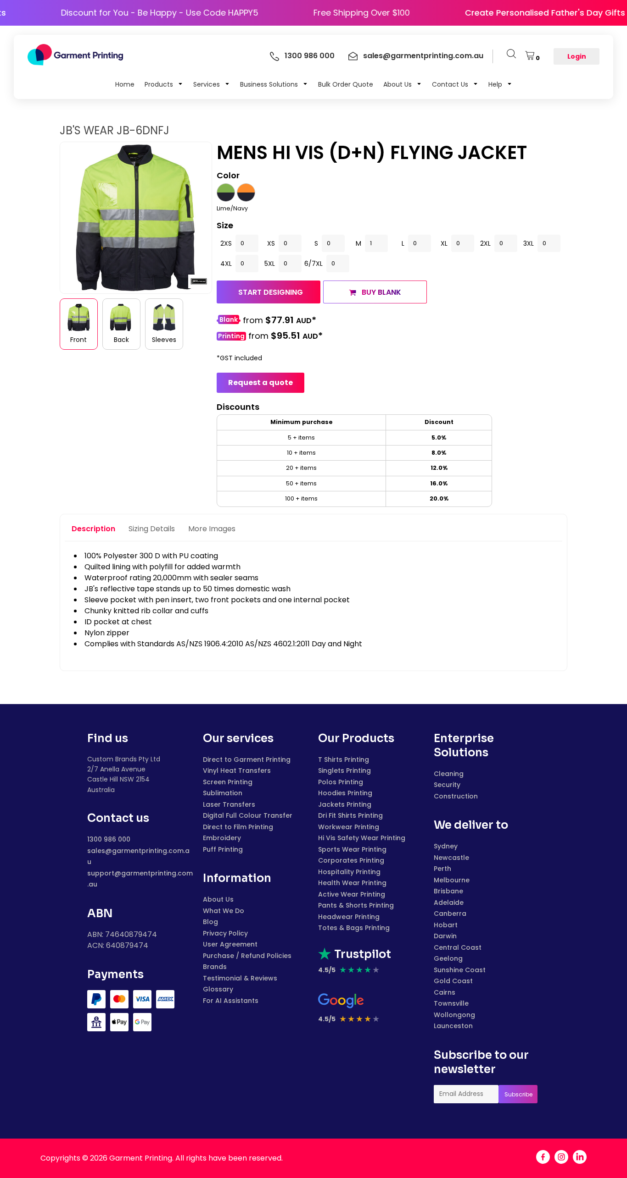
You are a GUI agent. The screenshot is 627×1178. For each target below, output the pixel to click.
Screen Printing (227, 782)
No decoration (229, 320)
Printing (231, 336)
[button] (164, 84)
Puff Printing (223, 849)
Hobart (446, 925)
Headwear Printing (349, 916)
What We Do (223, 910)
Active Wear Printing (351, 894)
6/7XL (313, 263)
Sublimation (222, 793)
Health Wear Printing (352, 882)
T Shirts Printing (343, 759)
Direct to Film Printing (238, 826)
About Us (218, 899)
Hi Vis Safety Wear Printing (361, 837)
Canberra (450, 913)
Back (121, 339)
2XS (226, 243)
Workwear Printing (348, 826)
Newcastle (451, 857)
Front (78, 339)
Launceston (453, 1025)
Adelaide (449, 902)
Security (447, 784)
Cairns (444, 992)
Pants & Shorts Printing (356, 905)
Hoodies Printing (345, 793)
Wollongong (454, 1014)
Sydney (446, 846)
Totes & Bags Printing (354, 927)
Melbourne (452, 880)
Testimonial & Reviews (240, 978)
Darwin (445, 936)
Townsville (451, 1003)
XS (271, 243)
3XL (528, 243)
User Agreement (230, 944)
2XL (485, 243)
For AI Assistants (230, 1000)
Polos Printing (340, 782)
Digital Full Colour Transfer (247, 815)
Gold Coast (453, 980)
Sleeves (164, 339)
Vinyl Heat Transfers (237, 770)
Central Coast (457, 947)
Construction (456, 796)
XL (444, 243)
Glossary (218, 989)
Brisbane (448, 891)
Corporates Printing (351, 860)
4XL (226, 263)
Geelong (448, 958)
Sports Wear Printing (352, 849)
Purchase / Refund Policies (247, 955)
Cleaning (449, 773)
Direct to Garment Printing (247, 759)
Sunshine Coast (460, 969)
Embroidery (222, 837)
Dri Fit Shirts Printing (350, 815)
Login (576, 56)
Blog (210, 921)
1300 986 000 (108, 839)
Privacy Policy (225, 933)
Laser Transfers (229, 804)
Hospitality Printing (349, 871)
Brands (215, 966)
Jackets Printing (344, 804)
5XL (269, 263)
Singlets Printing (344, 770)
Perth (442, 868)
